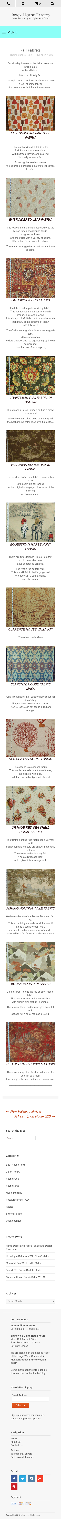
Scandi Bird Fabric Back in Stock (23, 1270)
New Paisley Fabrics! (23, 1111)
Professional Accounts (22, 1457)
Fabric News (46, 54)
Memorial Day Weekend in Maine (24, 1263)
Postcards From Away (17, 1199)
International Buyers (21, 1453)
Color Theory (13, 1171)
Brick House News (15, 1164)
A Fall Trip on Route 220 (35, 1116)
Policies (15, 1450)
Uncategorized (14, 1220)
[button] (23, 3)
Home (14, 1438)
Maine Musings (14, 1192)
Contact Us (17, 1445)
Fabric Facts (12, 1178)
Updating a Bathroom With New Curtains (27, 1256)
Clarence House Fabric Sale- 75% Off (26, 1277)
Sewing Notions (14, 1213)
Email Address (19, 1395)
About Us (16, 1441)
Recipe (9, 1206)
